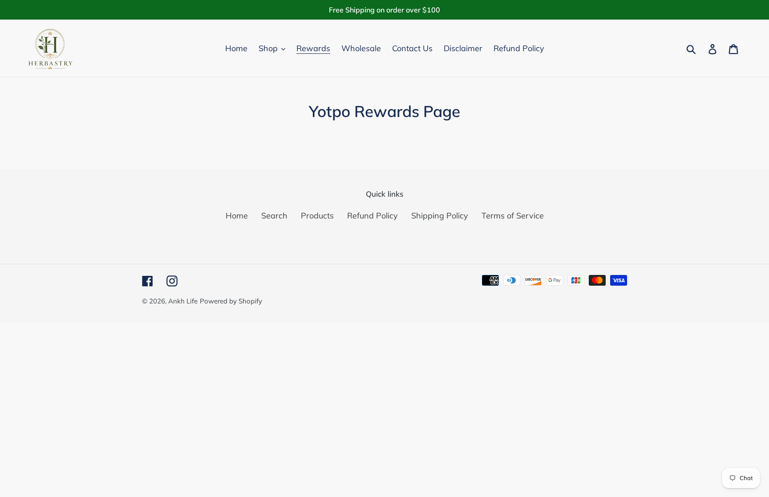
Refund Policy (372, 215)
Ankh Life (183, 301)
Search (274, 215)
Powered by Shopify (231, 301)
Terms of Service (513, 215)
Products (317, 215)
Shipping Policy (439, 215)
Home (237, 215)
